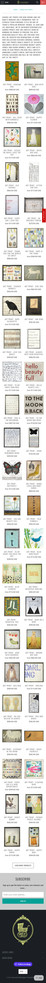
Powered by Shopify (33, 977)
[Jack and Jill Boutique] (23, 2)
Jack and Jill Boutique (18, 977)
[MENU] (1, 2)
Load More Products (23, 865)
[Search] (37, 2)
